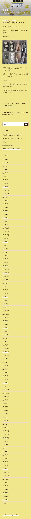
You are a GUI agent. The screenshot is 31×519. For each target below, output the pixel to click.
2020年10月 (5, 396)
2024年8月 (5, 242)
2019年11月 (5, 434)
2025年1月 (5, 224)
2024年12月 (5, 228)
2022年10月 (5, 317)
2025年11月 (5, 190)
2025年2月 (5, 221)
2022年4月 (5, 334)
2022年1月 (5, 345)
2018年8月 (5, 486)
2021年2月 (5, 383)
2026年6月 (5, 166)
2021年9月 (5, 358)
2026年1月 (5, 183)
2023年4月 (5, 297)
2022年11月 (5, 314)
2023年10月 (5, 276)
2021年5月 (5, 372)
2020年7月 (5, 407)
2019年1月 (5, 469)
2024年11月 (5, 231)
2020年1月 (5, 427)
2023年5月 (5, 293)
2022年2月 (5, 341)
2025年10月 (5, 193)
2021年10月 (5, 355)
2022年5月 (5, 331)
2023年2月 (5, 303)
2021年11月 (5, 352)
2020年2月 (5, 424)
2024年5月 (5, 252)
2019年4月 (5, 458)
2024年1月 (5, 266)
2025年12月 (5, 187)
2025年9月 (5, 197)
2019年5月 (5, 455)
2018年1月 (5, 503)
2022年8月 (5, 324)
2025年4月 (5, 214)
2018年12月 (5, 472)
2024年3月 (5, 259)
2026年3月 (5, 176)
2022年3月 (5, 338)
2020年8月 (5, 403)
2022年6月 (5, 328)
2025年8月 (5, 200)
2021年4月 (5, 376)
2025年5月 (5, 211)
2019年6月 (5, 451)
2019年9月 (5, 441)
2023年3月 (5, 300)
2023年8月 (5, 283)
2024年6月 (5, 248)
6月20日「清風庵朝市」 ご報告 (11, 149)
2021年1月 (5, 386)
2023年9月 (5, 279)
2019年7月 (5, 448)
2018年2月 (5, 499)
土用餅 (4, 142)
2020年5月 (5, 413)
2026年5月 (5, 169)
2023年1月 (5, 307)
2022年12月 (5, 310)
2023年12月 (5, 269)
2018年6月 (5, 489)
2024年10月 (5, 235)
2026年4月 (5, 173)
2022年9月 (5, 321)
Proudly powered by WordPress (10, 515)
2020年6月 (5, 410)
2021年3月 (5, 379)
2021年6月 (5, 369)
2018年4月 (5, 496)
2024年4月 (5, 255)
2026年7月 (5, 162)
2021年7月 (5, 365)
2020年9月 (5, 400)
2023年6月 (5, 290)
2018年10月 (5, 479)
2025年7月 (5, 204)
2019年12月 (5, 431)
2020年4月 (5, 417)
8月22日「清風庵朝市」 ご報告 (11, 135)
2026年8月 (5, 159)
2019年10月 (5, 438)
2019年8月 (5, 444)
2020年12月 (5, 389)
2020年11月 (5, 393)
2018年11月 (5, 475)
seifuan (14, 20)
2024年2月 (5, 262)
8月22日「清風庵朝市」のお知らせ (12, 138)
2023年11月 (5, 273)
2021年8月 (5, 362)
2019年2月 (5, 465)
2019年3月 (5, 462)
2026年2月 (5, 180)
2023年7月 (5, 286)
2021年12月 (5, 348)
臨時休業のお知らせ (8, 145)
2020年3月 (5, 420)
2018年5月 (5, 493)
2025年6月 (5, 207)
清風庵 (5, 10)
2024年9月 (5, 238)
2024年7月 (5, 245)
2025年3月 (5, 217)
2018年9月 (5, 482)
